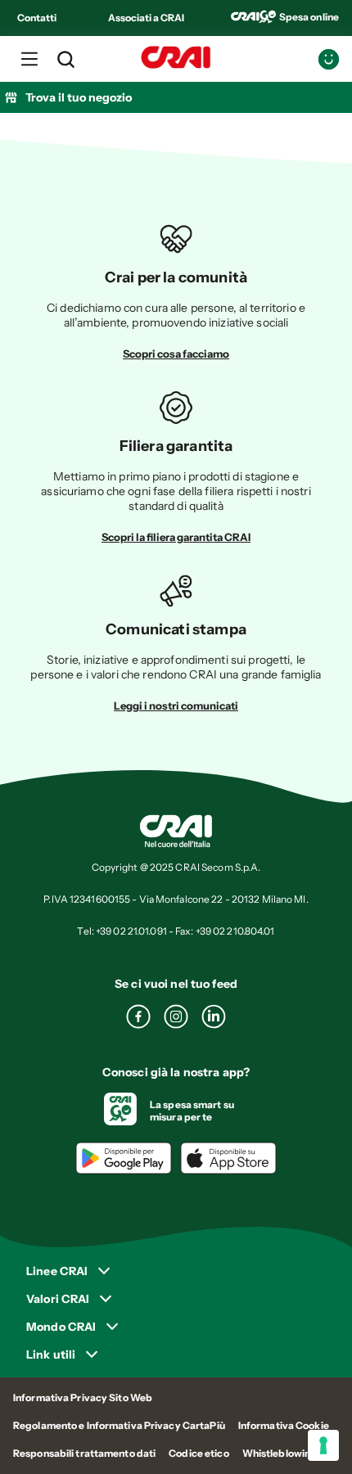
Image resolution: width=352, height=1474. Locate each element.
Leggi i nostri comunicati (176, 705)
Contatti (36, 17)
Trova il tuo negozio (78, 97)
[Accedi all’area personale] (328, 59)
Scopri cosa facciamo (176, 353)
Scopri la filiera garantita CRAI (176, 536)
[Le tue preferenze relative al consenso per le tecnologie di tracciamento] (323, 1445)
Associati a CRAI (146, 17)
